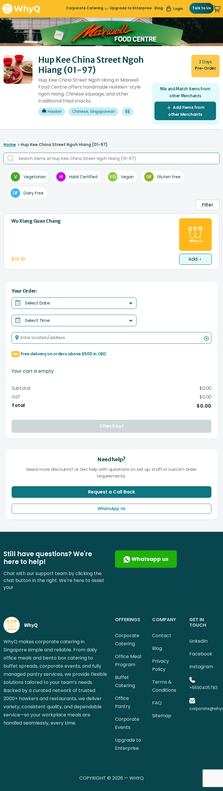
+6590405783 (203, 688)
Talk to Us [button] (201, 8)
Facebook (200, 654)
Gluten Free (163, 176)
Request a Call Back (111, 492)
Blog (158, 8)
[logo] (21, 8)
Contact (161, 635)
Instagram (201, 666)
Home (9, 144)
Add (193, 259)
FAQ (157, 703)
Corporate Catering (84, 8)
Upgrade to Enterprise (131, 8)
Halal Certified (79, 176)
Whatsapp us (149, 559)
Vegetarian (30, 176)
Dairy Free (28, 193)
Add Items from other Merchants (186, 110)
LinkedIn (198, 641)
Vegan (121, 176)
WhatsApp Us (111, 508)
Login (178, 8)
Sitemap (161, 715)
